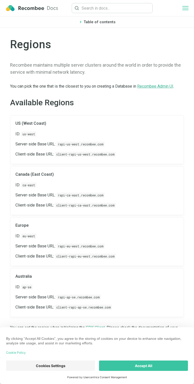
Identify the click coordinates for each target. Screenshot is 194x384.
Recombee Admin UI (155, 86)
